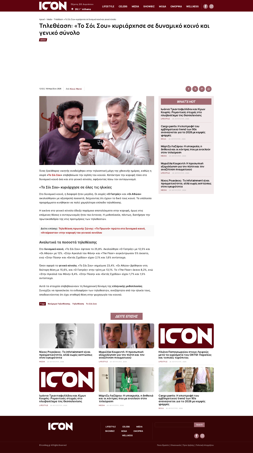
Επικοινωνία (176, 445)
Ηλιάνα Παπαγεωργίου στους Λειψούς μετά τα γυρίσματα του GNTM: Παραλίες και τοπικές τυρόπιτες (185, 354)
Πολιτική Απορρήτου (205, 445)
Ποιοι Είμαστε (163, 445)
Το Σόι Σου (54, 175)
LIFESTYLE (165, 119)
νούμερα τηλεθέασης (59, 303)
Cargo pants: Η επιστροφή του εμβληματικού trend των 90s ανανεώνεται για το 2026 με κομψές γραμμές (183, 130)
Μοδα (163, 139)
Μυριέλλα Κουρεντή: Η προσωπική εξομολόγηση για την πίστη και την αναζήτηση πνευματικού (182, 166)
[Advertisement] (126, 64)
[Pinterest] (202, 89)
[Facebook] (205, 6)
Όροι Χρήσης (188, 445)
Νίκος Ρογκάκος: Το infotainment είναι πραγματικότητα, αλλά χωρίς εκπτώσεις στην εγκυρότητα (186, 183)
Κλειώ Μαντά (76, 89)
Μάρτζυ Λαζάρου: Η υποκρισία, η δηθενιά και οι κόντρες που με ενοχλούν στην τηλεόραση (185, 149)
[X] (195, 89)
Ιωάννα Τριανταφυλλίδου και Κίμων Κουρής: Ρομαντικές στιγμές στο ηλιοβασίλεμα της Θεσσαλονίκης (183, 112)
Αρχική (42, 19)
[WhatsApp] (209, 89)
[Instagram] (211, 6)
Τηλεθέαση (78, 303)
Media (49, 19)
